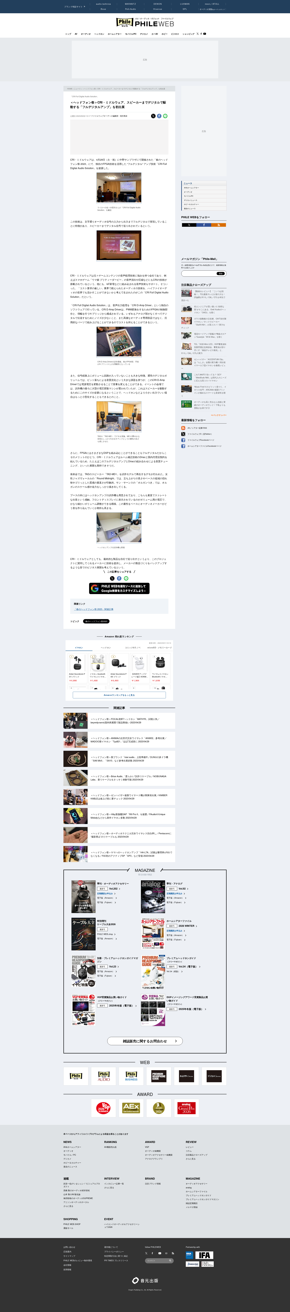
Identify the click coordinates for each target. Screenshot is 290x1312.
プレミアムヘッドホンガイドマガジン (202, 1199)
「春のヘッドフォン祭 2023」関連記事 (93, 609)
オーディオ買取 (212, 9)
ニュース (77, 88)
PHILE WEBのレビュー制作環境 (77, 1260)
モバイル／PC (69, 1154)
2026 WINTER (186, 926)
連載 (66, 1178)
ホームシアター (115, 34)
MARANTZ (130, 4)
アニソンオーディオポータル (76, 1202)
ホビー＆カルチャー (191, 204)
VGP (147, 1147)
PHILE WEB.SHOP (72, 1224)
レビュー (190, 1147)
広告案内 (67, 1251)
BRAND (150, 1178)
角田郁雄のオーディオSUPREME (78, 1198)
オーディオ (86, 34)
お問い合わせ (69, 1247)
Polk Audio (130, 9)
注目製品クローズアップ (196, 285)
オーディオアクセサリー (196, 1183)
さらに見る (191, 1158)
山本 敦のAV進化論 (71, 1194)
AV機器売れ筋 (110, 1147)
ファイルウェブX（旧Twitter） (200, 434)
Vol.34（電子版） (188, 966)
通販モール (68, 1228)
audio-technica (103, 4)
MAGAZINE (145, 870)
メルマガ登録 (192, 1207)
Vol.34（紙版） (173, 971)
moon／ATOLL (212, 4)
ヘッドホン (99, 34)
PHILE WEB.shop (105, 934)
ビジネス (175, 34)
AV (76, 34)
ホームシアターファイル (196, 1191)
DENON (158, 4)
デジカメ (144, 34)
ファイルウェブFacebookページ (201, 440)
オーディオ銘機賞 (153, 1150)
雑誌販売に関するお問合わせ (145, 1041)
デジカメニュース (190, 200)
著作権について (111, 1247)
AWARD (150, 1142)
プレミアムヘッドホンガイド (198, 1195)
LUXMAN (185, 4)
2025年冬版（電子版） (121, 1005)
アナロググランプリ (154, 1158)
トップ (68, 34)
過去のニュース (190, 208)
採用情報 (67, 1269)
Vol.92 (182, 888)
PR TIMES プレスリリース (116, 1260)
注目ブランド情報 (153, 1183)
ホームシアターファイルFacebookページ (204, 446)
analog (189, 1187)
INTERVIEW (111, 1178)
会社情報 (67, 1264)
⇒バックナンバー (219, 415)
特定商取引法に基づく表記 (116, 1255)
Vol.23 (112, 966)
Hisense (157, 9)
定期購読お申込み (105, 893)
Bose (103, 9)
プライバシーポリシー (114, 1251)
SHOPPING (70, 1219)
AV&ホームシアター (191, 188)
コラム (189, 1150)
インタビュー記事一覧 (114, 1183)
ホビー (165, 34)
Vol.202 (113, 888)
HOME (69, 88)
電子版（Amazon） (105, 897)
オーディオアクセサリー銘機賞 (158, 1154)
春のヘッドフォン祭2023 (96, 621)
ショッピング (188, 34)
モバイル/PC (130, 34)
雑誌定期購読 (192, 1203)
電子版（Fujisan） (105, 902)
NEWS (67, 1142)
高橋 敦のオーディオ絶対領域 (76, 1190)
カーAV (154, 34)
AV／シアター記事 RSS (197, 428)
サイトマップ (69, 1255)
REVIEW (191, 1142)
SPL (185, 9)
